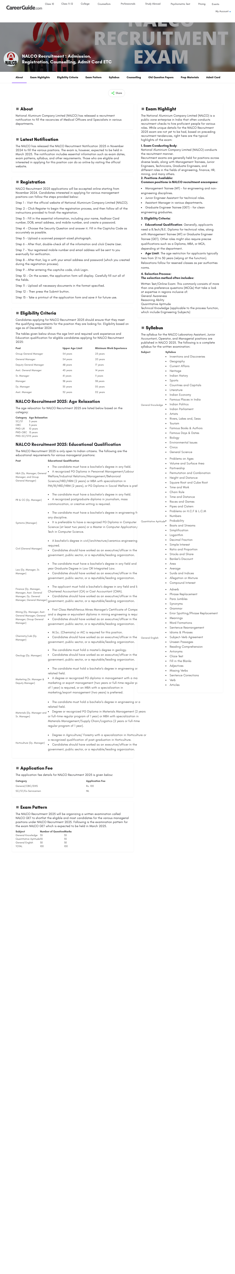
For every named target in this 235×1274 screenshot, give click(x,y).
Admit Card (213, 77)
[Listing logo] (11, 59)
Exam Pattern (94, 77)
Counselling (134, 77)
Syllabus (114, 77)
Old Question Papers (160, 77)
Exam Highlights (40, 77)
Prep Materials (190, 77)
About (19, 77)
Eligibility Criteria (67, 77)
